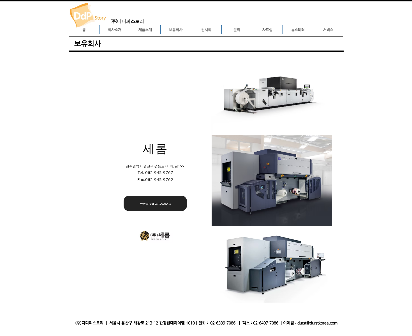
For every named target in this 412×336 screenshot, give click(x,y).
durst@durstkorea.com (317, 323)
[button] (114, 29)
